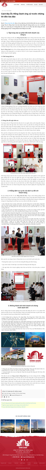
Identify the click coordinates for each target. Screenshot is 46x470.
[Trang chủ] (4, 5)
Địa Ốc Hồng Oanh (26, 468)
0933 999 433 (9, 1)
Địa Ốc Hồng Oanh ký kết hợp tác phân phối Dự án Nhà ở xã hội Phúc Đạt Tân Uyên (19, 403)
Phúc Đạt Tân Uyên (21, 429)
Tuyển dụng (29, 4)
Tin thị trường (6, 10)
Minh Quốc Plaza (35, 429)
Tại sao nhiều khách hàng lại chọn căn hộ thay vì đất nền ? (14, 407)
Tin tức (41, 4)
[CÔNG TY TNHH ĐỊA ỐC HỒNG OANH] (13, 1)
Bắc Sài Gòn (4, 429)
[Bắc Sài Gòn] (8, 426)
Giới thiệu (16, 4)
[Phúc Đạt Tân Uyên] (23, 426)
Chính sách (42, 463)
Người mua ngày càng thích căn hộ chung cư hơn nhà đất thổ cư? (15, 405)
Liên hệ (35, 463)
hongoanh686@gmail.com (16, 395)
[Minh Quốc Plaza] (38, 426)
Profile (23, 4)
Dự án (35, 4)
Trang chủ (3, 463)
